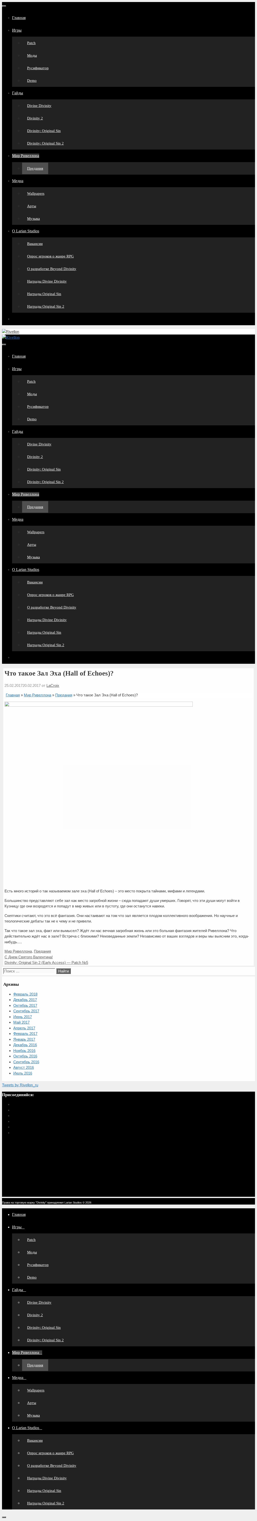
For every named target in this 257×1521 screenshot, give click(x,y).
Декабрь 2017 (25, 1000)
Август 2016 (23, 1067)
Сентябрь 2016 (26, 1062)
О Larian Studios (25, 231)
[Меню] (4, 6)
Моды (32, 55)
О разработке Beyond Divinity (51, 269)
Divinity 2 (35, 118)
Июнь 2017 (22, 1017)
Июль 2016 (22, 1073)
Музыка (33, 219)
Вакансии (35, 244)
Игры (17, 30)
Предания (35, 168)
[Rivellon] (11, 337)
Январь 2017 (24, 1039)
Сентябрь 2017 (26, 1011)
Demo (32, 81)
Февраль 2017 (25, 1033)
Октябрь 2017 (25, 1005)
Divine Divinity (39, 106)
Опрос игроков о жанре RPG (50, 256)
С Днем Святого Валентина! (29, 957)
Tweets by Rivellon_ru (20, 1085)
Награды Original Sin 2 (45, 306)
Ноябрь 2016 (24, 1050)
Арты (31, 206)
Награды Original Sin (44, 294)
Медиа (17, 181)
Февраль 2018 (25, 994)
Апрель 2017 (24, 1028)
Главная (19, 18)
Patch (31, 43)
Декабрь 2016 (25, 1045)
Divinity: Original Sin (44, 131)
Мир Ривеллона (25, 156)
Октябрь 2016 (25, 1056)
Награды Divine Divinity (47, 281)
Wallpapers (35, 193)
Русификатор (38, 68)
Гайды (17, 93)
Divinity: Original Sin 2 (45, 143)
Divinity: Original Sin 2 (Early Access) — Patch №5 (46, 962)
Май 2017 (21, 1022)
